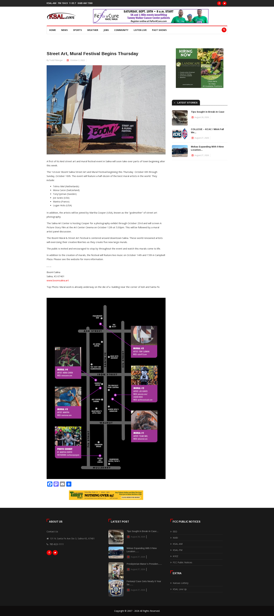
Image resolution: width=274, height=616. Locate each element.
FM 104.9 (63, 3)
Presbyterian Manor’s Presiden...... (144, 564)
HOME (52, 30)
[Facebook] (219, 3)
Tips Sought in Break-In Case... (142, 531)
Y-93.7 (72, 3)
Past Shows (159, 30)
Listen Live (140, 30)
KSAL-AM (51, 3)
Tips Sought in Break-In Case (207, 112)
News (64, 30)
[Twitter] (224, 3)
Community (121, 30)
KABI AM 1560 (85, 3)
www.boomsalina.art (58, 280)
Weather (92, 30)
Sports (77, 30)
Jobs (106, 30)
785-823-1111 (56, 544)
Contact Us (52, 531)
